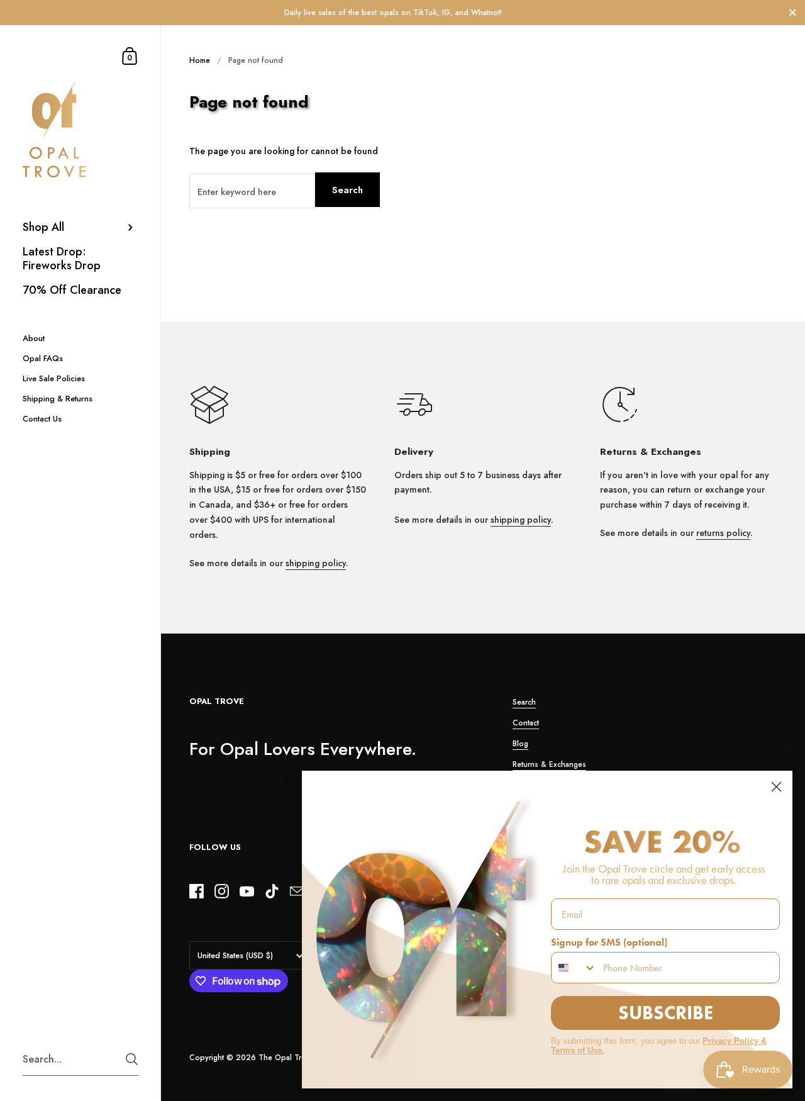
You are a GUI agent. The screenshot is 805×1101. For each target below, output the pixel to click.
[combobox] (574, 968)
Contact (526, 723)
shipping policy (316, 563)
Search (347, 190)
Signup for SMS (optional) (609, 942)
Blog (520, 743)
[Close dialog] (776, 787)
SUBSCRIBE (665, 1012)
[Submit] (131, 1059)
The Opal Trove (286, 1057)
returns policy (723, 533)
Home (199, 60)
